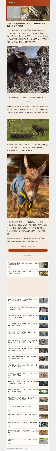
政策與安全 (13, 448)
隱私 (19, 448)
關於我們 (9, 448)
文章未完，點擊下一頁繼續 (28, 246)
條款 (17, 448)
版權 (21, 448)
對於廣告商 (25, 448)
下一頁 (28, 250)
